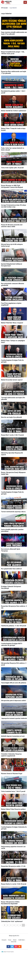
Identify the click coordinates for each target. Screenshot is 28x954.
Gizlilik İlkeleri (21, 940)
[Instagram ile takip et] (16, 946)
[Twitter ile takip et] (12, 946)
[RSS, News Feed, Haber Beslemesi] (20, 946)
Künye (9, 940)
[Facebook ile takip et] (8, 946)
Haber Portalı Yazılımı (9, 951)
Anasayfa (4, 940)
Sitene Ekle (13, 941)
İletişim (15, 940)
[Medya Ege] (6, 2)
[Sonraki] (23, 925)
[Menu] (25, 2)
